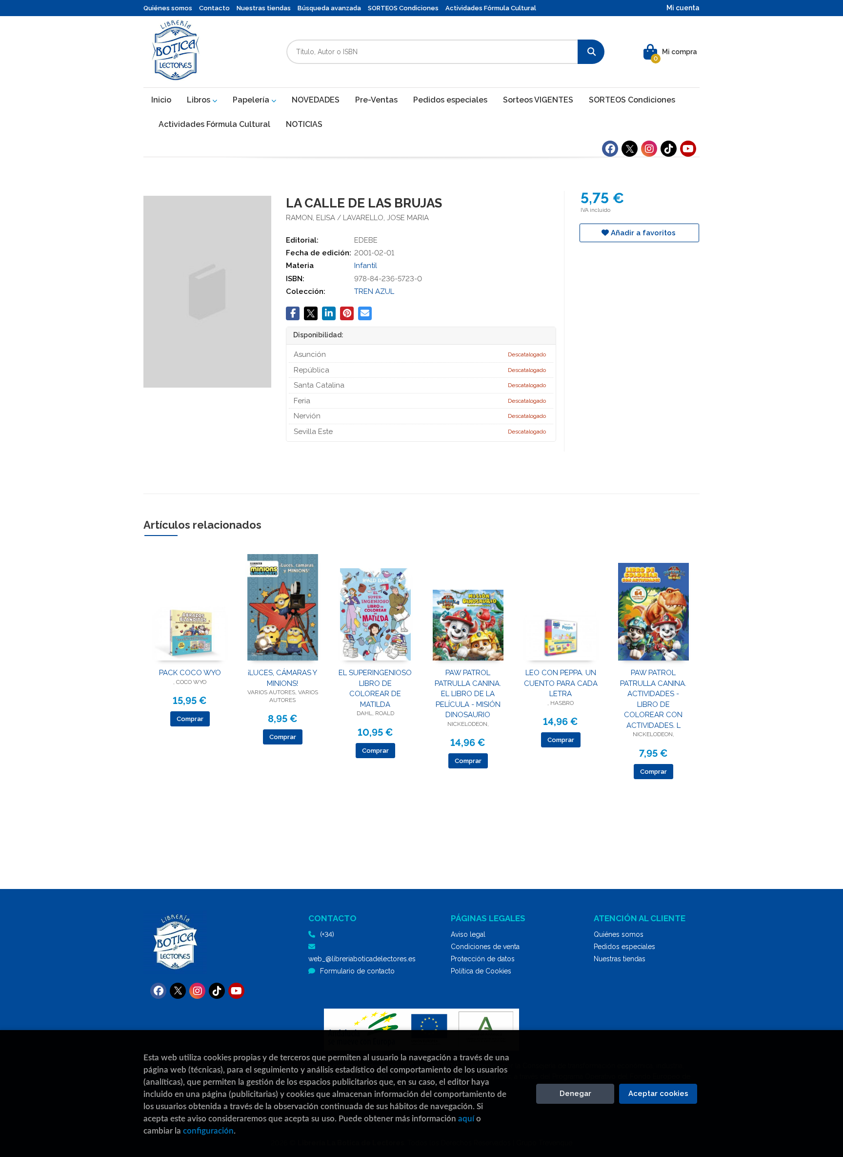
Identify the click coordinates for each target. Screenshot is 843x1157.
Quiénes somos (167, 8)
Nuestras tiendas (264, 8)
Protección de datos (483, 959)
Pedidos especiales (624, 946)
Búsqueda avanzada (329, 8)
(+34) (327, 934)
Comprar (190, 719)
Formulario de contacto (357, 971)
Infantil (365, 265)
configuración (208, 1131)
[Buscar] (591, 52)
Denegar (575, 1093)
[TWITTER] (630, 149)
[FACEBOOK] (610, 149)
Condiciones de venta (485, 946)
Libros (199, 99)
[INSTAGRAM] (649, 149)
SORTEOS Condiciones (403, 8)
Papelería (252, 99)
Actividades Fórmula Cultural (490, 8)
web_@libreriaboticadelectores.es (362, 959)
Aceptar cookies (658, 1093)
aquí (466, 1119)
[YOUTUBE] (688, 149)
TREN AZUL (374, 291)
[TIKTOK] (669, 149)
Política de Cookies (481, 971)
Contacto (214, 8)
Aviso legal (468, 934)
